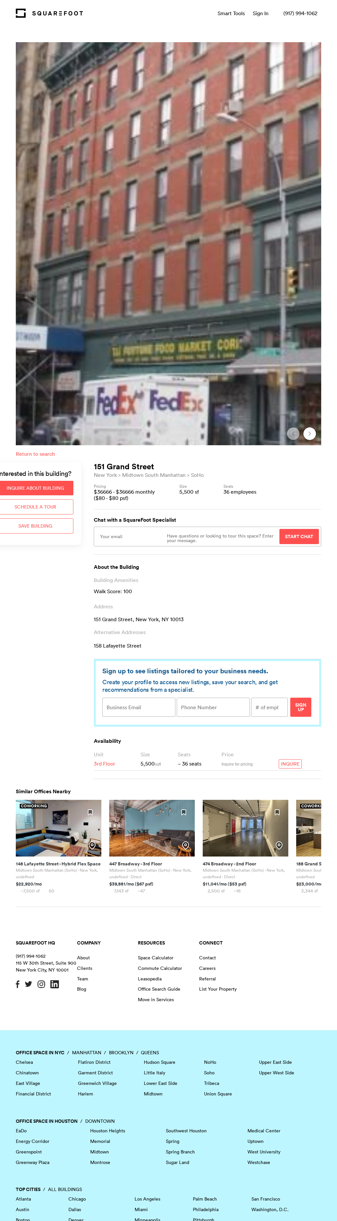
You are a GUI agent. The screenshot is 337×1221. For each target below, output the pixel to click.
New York (105, 475)
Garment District (95, 1073)
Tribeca (211, 1083)
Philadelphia (206, 1209)
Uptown (255, 1141)
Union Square (218, 1094)
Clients (84, 968)
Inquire (290, 764)
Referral (207, 979)
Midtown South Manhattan (154, 475)
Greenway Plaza (32, 1162)
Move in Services (156, 1000)
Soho (209, 1073)
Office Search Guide (159, 989)
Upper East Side (275, 1062)
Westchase (258, 1162)
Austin (22, 1209)
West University (263, 1152)
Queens (150, 1053)
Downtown (100, 1121)
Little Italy (154, 1073)
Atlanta (23, 1199)
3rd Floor (104, 763)
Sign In (261, 13)
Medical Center (263, 1131)
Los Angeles (147, 1199)
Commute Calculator (160, 968)
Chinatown (27, 1073)
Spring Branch (180, 1152)
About (83, 958)
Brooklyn (121, 1053)
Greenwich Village (97, 1083)
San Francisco (265, 1199)
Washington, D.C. (270, 1209)
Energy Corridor (32, 1141)
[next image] (309, 433)
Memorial (100, 1141)
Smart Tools (231, 13)
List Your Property (218, 989)
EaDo (21, 1131)
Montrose (100, 1162)
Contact (207, 958)
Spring (172, 1141)
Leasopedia (150, 979)
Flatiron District (94, 1062)
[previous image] (293, 433)
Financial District (33, 1094)
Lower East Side (160, 1083)
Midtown (153, 1094)
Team (82, 979)
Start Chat (299, 536)
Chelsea (24, 1062)
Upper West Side (276, 1073)
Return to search (35, 453)
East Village (28, 1083)
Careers (207, 968)
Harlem (85, 1094)
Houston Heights (107, 1131)
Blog (81, 989)
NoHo (210, 1062)
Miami (141, 1209)
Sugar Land (177, 1162)
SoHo (197, 475)
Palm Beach (205, 1199)
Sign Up (300, 707)
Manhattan (86, 1053)
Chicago (77, 1199)
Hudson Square (159, 1062)
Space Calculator (155, 958)
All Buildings (65, 1189)
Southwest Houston (186, 1131)
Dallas (74, 1209)
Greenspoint (29, 1152)
